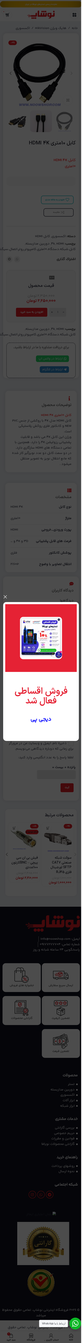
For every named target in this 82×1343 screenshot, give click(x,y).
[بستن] (5, 596)
